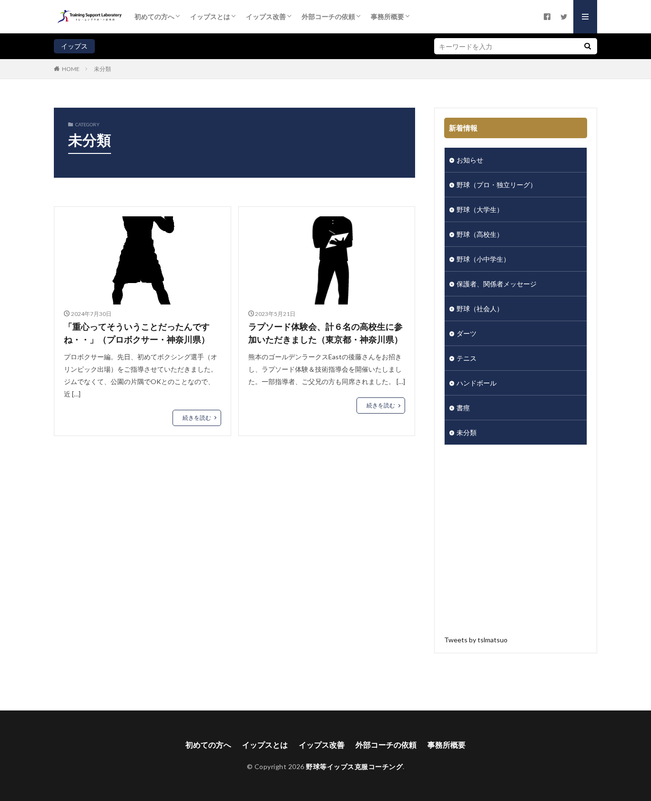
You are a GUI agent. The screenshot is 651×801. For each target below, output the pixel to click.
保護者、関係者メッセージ (497, 284)
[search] (587, 46)
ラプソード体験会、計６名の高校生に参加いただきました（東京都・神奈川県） (325, 333)
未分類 (102, 68)
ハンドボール (477, 383)
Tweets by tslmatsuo (476, 640)
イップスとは (210, 16)
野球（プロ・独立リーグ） (497, 185)
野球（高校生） (480, 234)
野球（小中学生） (483, 259)
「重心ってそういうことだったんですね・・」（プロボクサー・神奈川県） (137, 333)
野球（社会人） (480, 308)
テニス (467, 358)
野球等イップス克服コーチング (354, 766)
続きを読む (197, 417)
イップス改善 (266, 16)
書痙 (463, 408)
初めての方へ (154, 16)
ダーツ (467, 333)
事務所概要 (387, 16)
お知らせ (470, 160)
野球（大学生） (480, 209)
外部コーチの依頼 (328, 16)
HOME (71, 68)
